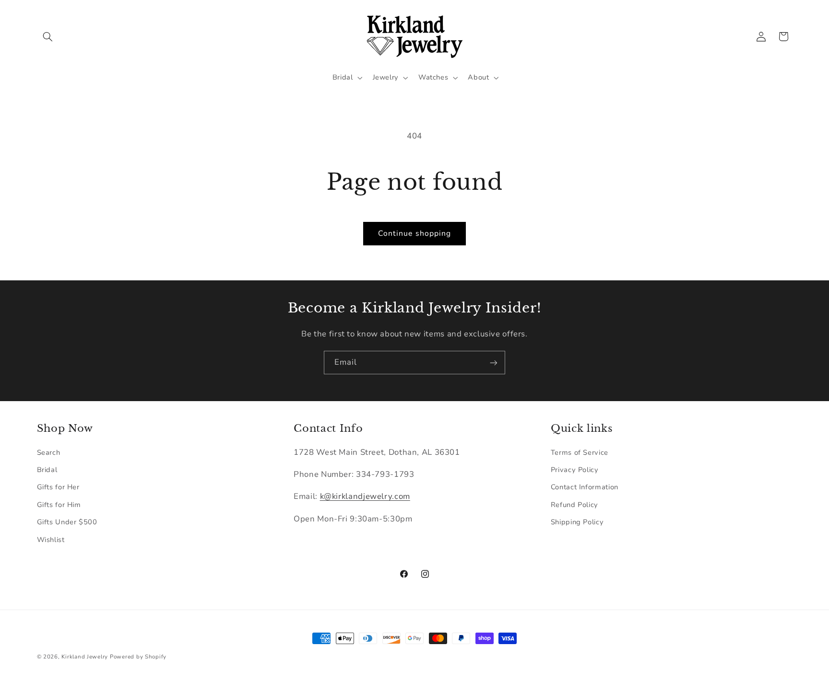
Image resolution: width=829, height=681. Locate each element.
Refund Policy (574, 504)
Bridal (47, 469)
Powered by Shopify (138, 656)
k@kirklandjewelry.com (365, 496)
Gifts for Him (59, 504)
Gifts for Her (58, 487)
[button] (48, 36)
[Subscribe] (494, 362)
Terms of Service (579, 452)
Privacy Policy (575, 469)
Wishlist (51, 539)
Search (48, 452)
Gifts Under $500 (67, 522)
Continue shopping (414, 233)
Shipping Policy (577, 522)
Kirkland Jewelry (84, 656)
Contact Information (584, 487)
